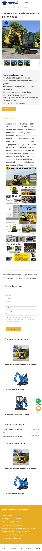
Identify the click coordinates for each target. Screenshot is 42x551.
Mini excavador (23, 8)
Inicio (5, 8)
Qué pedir (9, 314)
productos (12, 8)
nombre (8, 295)
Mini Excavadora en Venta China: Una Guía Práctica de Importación (14, 436)
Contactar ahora (9, 109)
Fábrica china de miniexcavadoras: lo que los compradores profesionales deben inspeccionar (14, 433)
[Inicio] (10, 2)
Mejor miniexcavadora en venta (17, 414)
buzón (8, 301)
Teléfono (8, 308)
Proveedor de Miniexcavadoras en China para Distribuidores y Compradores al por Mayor (14, 429)
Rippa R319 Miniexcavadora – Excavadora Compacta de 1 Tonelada (22, 364)
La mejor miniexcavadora (14, 389)
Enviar (13, 329)
